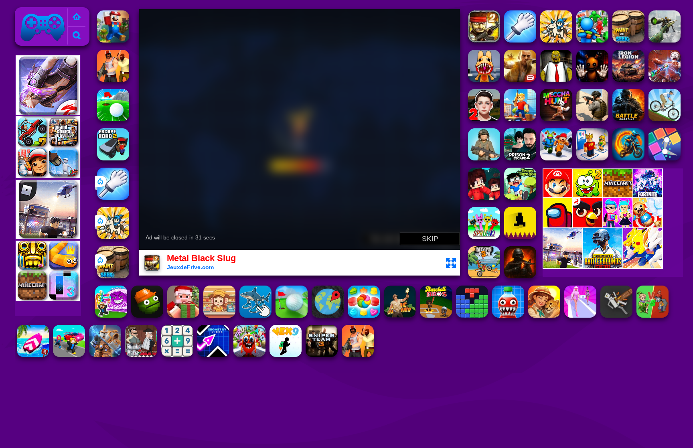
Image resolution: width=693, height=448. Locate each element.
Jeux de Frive (38, 11)
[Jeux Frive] (77, 17)
